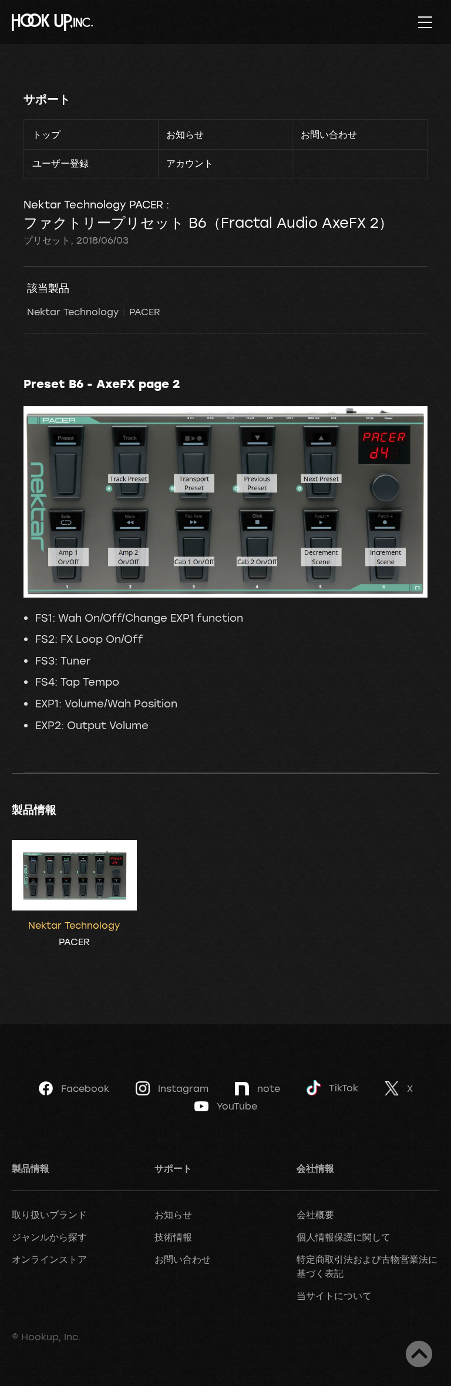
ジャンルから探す (49, 1236)
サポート (46, 99)
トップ (46, 134)
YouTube (237, 1106)
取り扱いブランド (49, 1214)
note (268, 1088)
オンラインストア (49, 1259)
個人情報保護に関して (344, 1236)
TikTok (343, 1087)
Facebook (85, 1088)
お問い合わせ (329, 134)
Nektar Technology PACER (93, 311)
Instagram (183, 1088)
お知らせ (185, 134)
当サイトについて (334, 1295)
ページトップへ (419, 1354)
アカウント (189, 163)
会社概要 (315, 1214)
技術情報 (173, 1236)
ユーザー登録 (60, 163)
